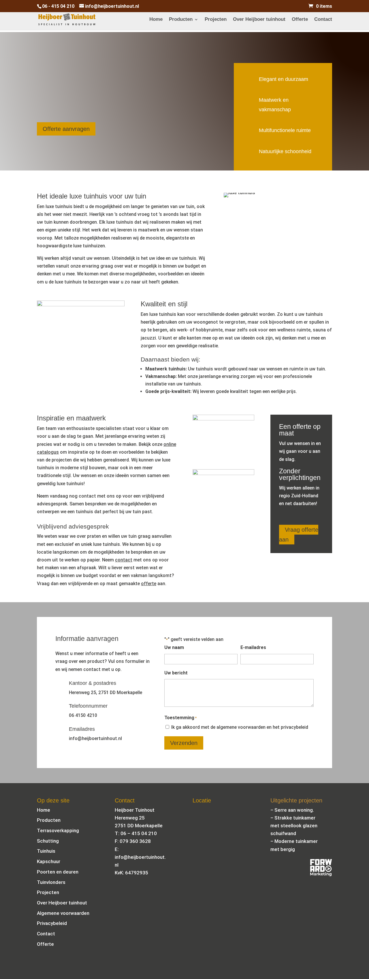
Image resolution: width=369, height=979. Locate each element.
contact (123, 560)
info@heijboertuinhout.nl (95, 738)
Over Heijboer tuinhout (259, 19)
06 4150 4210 (83, 715)
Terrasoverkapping (58, 830)
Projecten (216, 19)
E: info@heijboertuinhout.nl (140, 857)
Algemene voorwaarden (63, 913)
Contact (323, 19)
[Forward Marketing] (321, 874)
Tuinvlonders (51, 882)
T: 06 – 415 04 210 (136, 833)
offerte (148, 583)
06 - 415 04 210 (58, 6)
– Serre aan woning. (292, 810)
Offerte (300, 19)
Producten (181, 19)
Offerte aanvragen (66, 129)
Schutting (48, 841)
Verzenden (183, 743)
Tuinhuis (46, 851)
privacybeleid (294, 727)
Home (156, 19)
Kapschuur (48, 861)
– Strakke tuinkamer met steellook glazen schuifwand (293, 825)
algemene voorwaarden (241, 727)
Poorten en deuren (57, 872)
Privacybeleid (52, 923)
